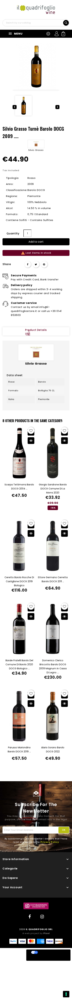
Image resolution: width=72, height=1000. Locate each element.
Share (27, 264)
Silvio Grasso (36, 150)
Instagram (42, 916)
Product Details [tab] (36, 330)
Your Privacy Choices (52, 952)
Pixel (46, 933)
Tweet (36, 264)
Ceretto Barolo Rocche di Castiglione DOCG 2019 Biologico (19, 581)
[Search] (66, 22)
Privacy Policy (50, 842)
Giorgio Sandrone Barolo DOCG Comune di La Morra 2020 (53, 488)
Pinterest (44, 264)
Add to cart (36, 242)
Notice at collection (42, 958)
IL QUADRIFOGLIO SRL (39, 929)
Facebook (29, 916)
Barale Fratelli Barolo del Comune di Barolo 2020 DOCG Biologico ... (19, 664)
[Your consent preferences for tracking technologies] (66, 994)
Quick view (31, 440)
